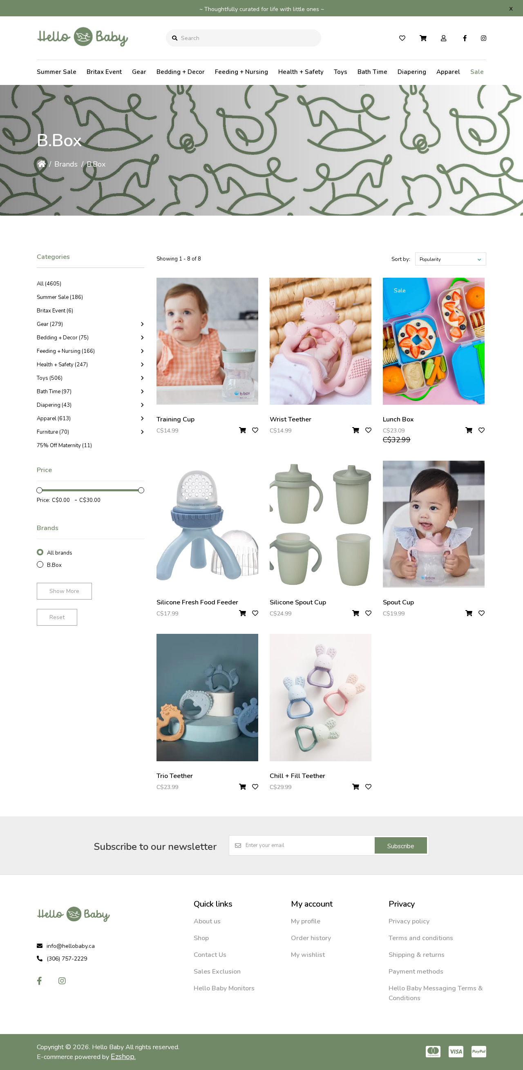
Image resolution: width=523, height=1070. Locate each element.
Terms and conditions (421, 938)
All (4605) (49, 284)
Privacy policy (409, 921)
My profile (305, 921)
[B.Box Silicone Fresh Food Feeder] (207, 524)
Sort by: (400, 259)
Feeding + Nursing (241, 72)
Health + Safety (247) (62, 364)
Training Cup (175, 419)
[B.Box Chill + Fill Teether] (320, 697)
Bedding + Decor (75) (63, 337)
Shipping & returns (417, 954)
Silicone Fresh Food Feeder (197, 602)
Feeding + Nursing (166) (66, 351)
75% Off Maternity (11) (64, 445)
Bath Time (372, 72)
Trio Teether (174, 775)
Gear (139, 72)
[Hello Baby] (83, 53)
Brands (66, 164)
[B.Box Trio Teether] (207, 697)
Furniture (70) (53, 432)
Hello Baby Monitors (224, 988)
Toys (340, 72)
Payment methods (416, 971)
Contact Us (210, 954)
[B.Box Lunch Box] (434, 341)
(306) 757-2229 (67, 959)
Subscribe (400, 846)
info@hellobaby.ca (71, 946)
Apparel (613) (54, 418)
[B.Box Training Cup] (207, 341)
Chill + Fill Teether (297, 775)
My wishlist (308, 954)
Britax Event (104, 72)
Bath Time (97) (54, 391)
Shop (201, 938)
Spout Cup (398, 602)
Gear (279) (50, 324)
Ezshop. (123, 1056)
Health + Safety (301, 72)
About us (207, 921)
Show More (64, 591)
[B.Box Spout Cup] (434, 524)
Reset (57, 617)
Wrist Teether (290, 419)
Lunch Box (398, 419)
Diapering (412, 72)
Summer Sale (56, 72)
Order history (311, 938)
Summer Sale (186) (60, 297)
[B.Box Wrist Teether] (320, 341)
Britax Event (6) (55, 310)
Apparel (448, 72)
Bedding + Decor (180, 72)
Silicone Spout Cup (298, 602)
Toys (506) (50, 378)
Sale (477, 72)
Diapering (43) (54, 405)
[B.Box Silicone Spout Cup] (320, 524)
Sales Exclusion (217, 971)
